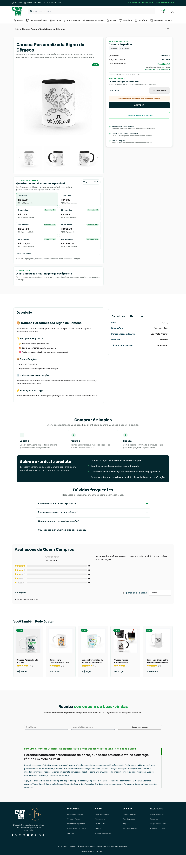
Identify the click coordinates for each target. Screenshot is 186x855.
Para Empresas (129, 819)
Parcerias (154, 819)
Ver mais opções (24, 254)
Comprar (139, 105)
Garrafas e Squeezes (76, 824)
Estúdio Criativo (129, 814)
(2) (94, 666)
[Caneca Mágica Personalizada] (125, 641)
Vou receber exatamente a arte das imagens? (62, 530)
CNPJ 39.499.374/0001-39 (95, 846)
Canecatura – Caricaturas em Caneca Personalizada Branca (60, 663)
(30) (31, 666)
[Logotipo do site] (17, 11)
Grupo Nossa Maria (158, 824)
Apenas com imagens (136, 592)
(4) (62, 666)
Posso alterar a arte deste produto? (57, 503)
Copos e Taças (73, 819)
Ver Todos (71, 833)
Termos (98, 828)
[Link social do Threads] (24, 835)
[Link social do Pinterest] (32, 835)
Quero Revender (157, 814)
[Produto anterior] (165, 29)
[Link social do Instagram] (20, 835)
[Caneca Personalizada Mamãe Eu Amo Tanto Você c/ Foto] (93, 641)
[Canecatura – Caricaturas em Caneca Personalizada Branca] (61, 641)
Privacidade (100, 824)
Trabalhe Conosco (157, 828)
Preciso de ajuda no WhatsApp (139, 115)
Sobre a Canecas (130, 828)
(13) (127, 666)
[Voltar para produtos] (168, 29)
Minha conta (100, 819)
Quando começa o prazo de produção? (58, 521)
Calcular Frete (159, 90)
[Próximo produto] (171, 29)
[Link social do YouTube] (28, 835)
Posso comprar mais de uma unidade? (58, 512)
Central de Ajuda (102, 814)
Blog (124, 824)
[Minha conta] (172, 11)
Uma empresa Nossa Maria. (117, 846)
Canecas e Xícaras (75, 814)
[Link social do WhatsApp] (39, 835)
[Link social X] (16, 835)
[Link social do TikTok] (43, 835)
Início (16, 29)
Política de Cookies (103, 833)
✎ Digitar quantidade (91, 182)
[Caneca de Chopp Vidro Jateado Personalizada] (158, 641)
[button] (19, 158)
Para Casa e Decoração (77, 828)
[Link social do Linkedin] (36, 835)
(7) (159, 666)
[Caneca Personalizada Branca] (28, 644)
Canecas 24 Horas (77, 846)
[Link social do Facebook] (12, 835)
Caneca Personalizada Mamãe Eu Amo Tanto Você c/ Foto (92, 663)
